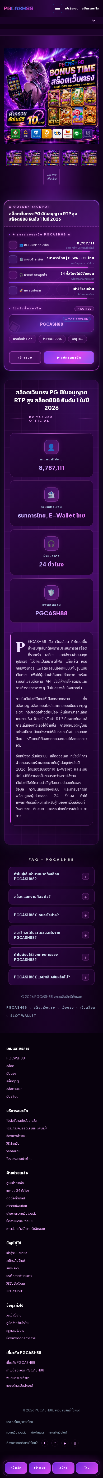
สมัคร (63, 1467)
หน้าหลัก (16, 1467)
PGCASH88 (16, 1007)
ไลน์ (87, 1467)
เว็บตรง (68, 1007)
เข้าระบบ (25, 357)
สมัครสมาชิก (90, 8)
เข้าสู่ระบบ (71, 8)
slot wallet (23, 1016)
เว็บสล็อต (87, 1007)
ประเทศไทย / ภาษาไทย (19, 1422)
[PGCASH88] (18, 8)
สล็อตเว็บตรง (44, 1007)
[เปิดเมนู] (57, 8)
